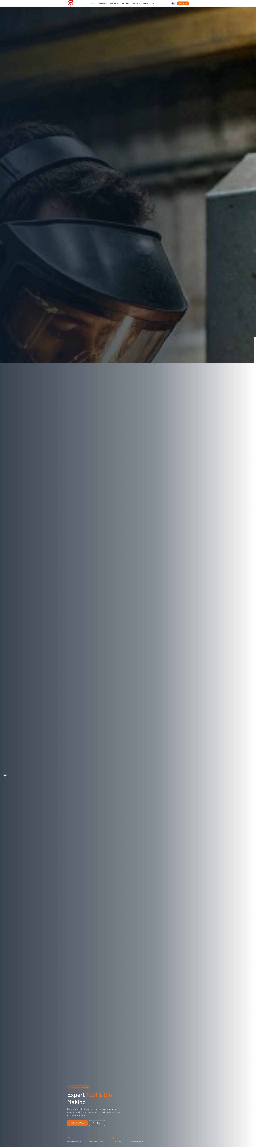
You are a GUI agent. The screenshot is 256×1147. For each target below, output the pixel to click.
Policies (135, 3)
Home (93, 3)
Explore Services (77, 1124)
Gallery (145, 3)
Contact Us (183, 3)
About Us (102, 3)
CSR (152, 3)
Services (113, 3)
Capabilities (125, 3)
